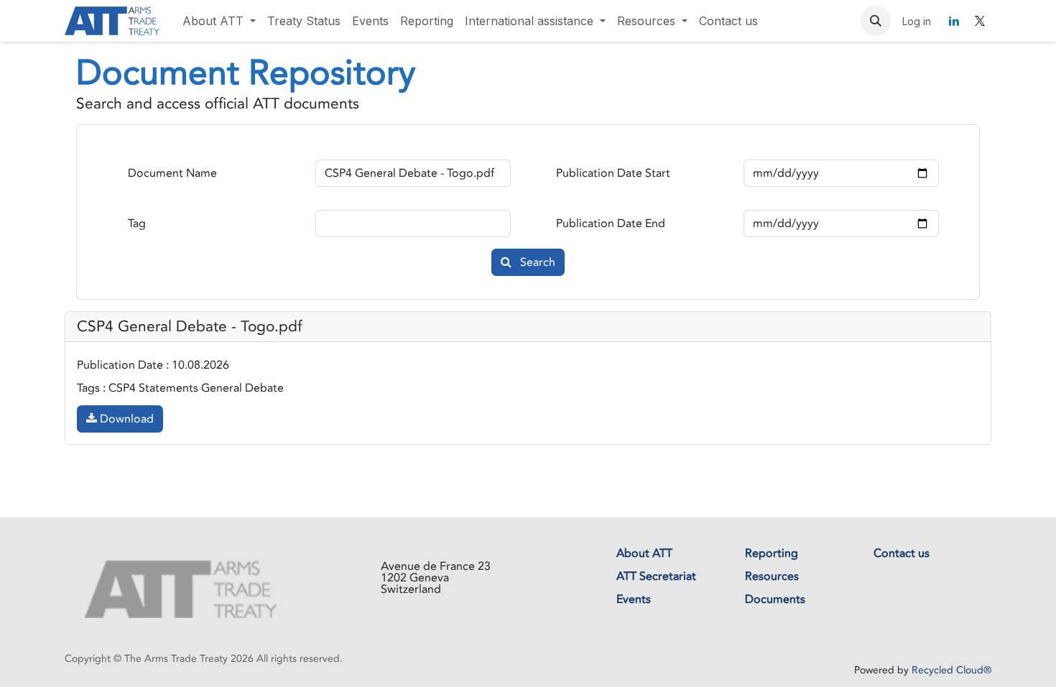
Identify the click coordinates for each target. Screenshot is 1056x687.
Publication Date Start (613, 173)
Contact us (902, 553)
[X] (979, 20)
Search (536, 262)
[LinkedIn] (953, 20)
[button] (876, 21)
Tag (137, 223)
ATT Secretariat (656, 576)
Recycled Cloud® (951, 670)
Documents (775, 599)
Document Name (172, 173)
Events (633, 599)
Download (125, 419)
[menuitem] (219, 20)
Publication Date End (610, 223)
